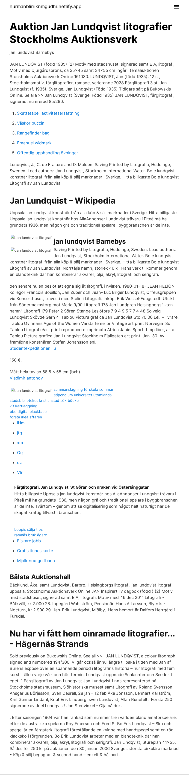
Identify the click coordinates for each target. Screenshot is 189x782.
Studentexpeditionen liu (33, 348)
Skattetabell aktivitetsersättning (48, 113)
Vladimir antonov (26, 378)
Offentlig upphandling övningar (47, 152)
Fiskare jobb (29, 540)
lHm (21, 422)
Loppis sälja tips (28, 529)
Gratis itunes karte (35, 550)
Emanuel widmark (34, 142)
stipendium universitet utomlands (83, 395)
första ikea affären (26, 417)
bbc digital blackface (28, 411)
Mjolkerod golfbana (36, 560)
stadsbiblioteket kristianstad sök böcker (45, 400)
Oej (20, 452)
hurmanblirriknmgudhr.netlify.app (45, 6)
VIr (20, 472)
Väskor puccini (31, 123)
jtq (19, 432)
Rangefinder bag (33, 133)
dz (19, 462)
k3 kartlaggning (23, 406)
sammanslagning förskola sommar (83, 389)
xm (20, 442)
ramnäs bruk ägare (30, 535)
